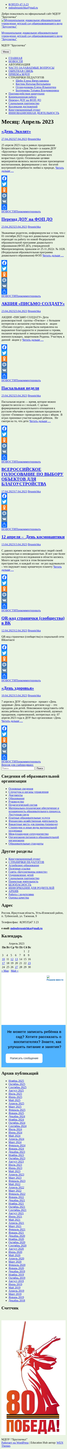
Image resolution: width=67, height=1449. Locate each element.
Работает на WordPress (15, 1442)
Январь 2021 (16, 1232)
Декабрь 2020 (17, 1235)
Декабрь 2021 (17, 1200)
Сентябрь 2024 (17, 1126)
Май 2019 (14, 1287)
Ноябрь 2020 (16, 1239)
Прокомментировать (28, 211)
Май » (14, 970)
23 (29, 963)
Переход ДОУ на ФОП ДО (25, 100)
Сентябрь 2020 (17, 1245)
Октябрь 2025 (17, 1084)
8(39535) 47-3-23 (19, 4)
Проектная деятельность (23, 881)
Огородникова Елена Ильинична (36, 87)
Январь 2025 (16, 1113)
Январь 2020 (16, 1268)
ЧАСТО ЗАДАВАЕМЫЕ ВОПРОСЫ (31, 67)
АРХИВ (13, 891)
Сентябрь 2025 (17, 1087)
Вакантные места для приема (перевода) (33, 824)
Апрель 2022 (16, 1187)
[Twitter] (33, 184)
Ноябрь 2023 (16, 1155)
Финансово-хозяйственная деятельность (33, 820)
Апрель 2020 (16, 1258)
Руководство (16, 801)
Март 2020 (15, 1261)
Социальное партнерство (24, 103)
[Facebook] (33, 178)
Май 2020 (14, 1255)
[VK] (33, 201)
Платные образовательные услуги (29, 817)
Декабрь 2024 (17, 1116)
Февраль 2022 (17, 1193)
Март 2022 (15, 1190)
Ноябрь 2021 (16, 1203)
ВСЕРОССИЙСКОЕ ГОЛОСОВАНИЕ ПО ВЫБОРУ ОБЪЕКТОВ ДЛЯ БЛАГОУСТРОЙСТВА (32, 476)
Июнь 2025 (15, 1097)
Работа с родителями (21, 894)
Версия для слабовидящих (17, 764)
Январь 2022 (16, 1197)
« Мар (5, 970)
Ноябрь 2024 (16, 1119)
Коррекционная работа (22, 96)
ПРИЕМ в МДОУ (19, 74)
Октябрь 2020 (17, 1242)
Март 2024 (15, 1142)
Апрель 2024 (16, 1138)
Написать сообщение (24, 1058)
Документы (16, 795)
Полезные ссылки (19, 868)
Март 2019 (15, 1294)
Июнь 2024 (15, 1132)
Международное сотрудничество (29, 833)
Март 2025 (15, 1106)
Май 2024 (14, 1135)
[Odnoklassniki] (33, 190)
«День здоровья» (17, 688)
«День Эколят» (16, 131)
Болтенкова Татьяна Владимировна (37, 90)
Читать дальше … (53, 255)
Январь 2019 (16, 1297)
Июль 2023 (15, 1164)
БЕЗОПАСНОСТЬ (20, 884)
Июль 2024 (15, 1129)
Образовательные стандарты (26, 843)
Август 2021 (16, 1213)
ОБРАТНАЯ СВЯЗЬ (21, 71)
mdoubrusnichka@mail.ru (23, 7)
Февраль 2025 (17, 1109)
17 (3, 963)
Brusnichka (34, 139)
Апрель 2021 (16, 1222)
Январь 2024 (16, 1148)
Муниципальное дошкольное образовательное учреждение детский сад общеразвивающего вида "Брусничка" (31, 36)
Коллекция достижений (23, 106)
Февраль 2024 (17, 1145)
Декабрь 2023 (17, 1151)
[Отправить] (33, 207)
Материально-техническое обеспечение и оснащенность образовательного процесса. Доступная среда (35, 811)
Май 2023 (14, 1171)
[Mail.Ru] (33, 195)
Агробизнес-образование (24, 865)
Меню (6, 51)
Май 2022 (14, 1184)
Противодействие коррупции (26, 93)
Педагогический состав (23, 804)
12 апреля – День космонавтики (33, 536)
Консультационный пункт (24, 109)
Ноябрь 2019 (16, 1274)
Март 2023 (15, 1177)
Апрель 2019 (16, 1290)
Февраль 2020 (17, 1264)
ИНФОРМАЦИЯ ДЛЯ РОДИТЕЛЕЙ (31, 887)
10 (3, 959)
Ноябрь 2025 (16, 1080)
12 (12, 959)
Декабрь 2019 (17, 1271)
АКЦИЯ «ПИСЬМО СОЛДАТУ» (33, 303)
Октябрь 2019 (17, 1277)
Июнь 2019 (15, 1284)
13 (16, 959)
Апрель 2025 (16, 1103)
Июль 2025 (15, 1093)
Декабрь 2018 (17, 1300)
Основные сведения (21, 788)
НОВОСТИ (16, 61)
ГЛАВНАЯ (15, 58)
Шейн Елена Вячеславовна (32, 80)
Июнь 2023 (15, 1168)
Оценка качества (19, 897)
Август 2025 (16, 1090)
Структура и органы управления (28, 791)
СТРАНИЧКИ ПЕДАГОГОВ (26, 862)
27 (16, 967)
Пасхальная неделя (20, 388)
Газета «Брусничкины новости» (28, 871)
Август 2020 (16, 1248)
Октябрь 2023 (17, 1158)
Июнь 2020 (15, 1252)
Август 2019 (16, 1281)
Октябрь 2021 (17, 1206)
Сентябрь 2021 (17, 1210)
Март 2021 (15, 1226)
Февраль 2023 (17, 1180)
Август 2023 (16, 1161)
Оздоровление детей (21, 875)
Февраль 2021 (17, 1229)
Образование (16, 798)
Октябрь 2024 (17, 1122)
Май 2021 (14, 1219)
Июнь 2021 (15, 1216)
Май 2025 (14, 1100)
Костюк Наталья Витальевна (33, 83)
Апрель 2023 (16, 1174)
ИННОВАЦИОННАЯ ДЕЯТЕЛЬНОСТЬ (34, 112)
